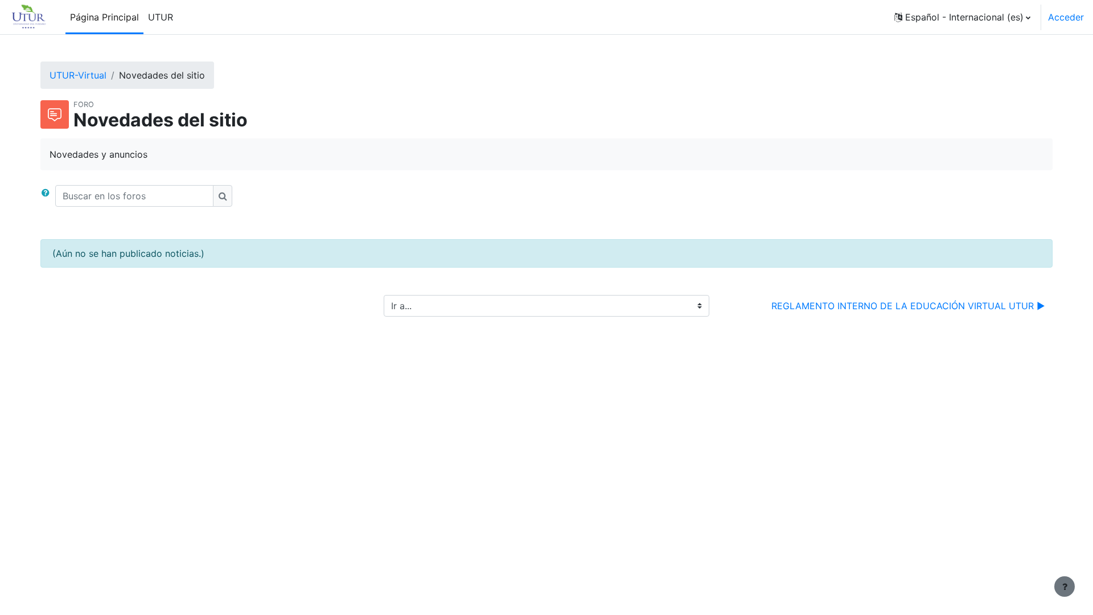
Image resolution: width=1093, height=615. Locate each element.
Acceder (1066, 17)
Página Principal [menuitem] (104, 17)
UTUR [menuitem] (160, 17)
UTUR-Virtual (78, 75)
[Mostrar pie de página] (1064, 586)
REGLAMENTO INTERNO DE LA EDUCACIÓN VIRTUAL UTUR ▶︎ (908, 305)
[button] (962, 17)
